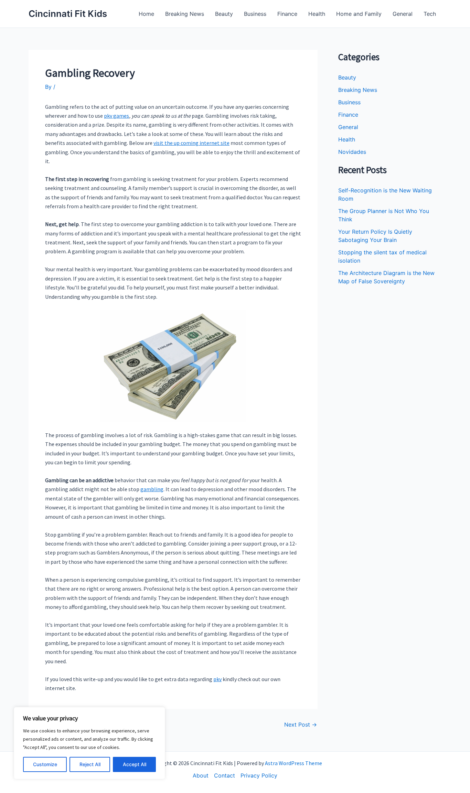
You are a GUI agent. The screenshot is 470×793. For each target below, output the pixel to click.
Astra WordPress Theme (293, 763)
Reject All (89, 764)
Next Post (300, 724)
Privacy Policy (259, 775)
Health (316, 13)
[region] (89, 743)
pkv (217, 679)
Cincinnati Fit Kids (68, 13)
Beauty (224, 13)
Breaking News (184, 13)
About (201, 775)
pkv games (116, 115)
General (403, 13)
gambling (151, 489)
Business (255, 13)
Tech (430, 13)
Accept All (134, 764)
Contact (224, 775)
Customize (45, 764)
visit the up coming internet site (191, 142)
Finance (287, 13)
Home (146, 13)
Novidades (352, 151)
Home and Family (359, 13)
